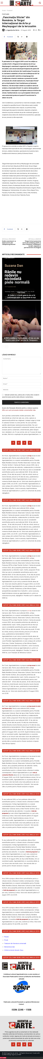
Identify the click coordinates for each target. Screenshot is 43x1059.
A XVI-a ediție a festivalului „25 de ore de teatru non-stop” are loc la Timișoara (21, 339)
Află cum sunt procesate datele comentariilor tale (18, 410)
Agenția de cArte (13, 30)
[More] (27, 37)
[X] (30, 443)
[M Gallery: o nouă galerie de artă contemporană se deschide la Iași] (21, 279)
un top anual (31, 665)
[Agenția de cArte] (3, 30)
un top (29, 455)
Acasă (4, 10)
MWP (19, 1054)
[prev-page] (3, 346)
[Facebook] (13, 443)
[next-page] (6, 346)
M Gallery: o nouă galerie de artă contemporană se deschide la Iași (21, 296)
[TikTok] (24, 443)
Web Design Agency (10, 1054)
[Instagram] (19, 443)
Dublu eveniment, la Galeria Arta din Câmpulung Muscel (9, 242)
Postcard (9, 10)
